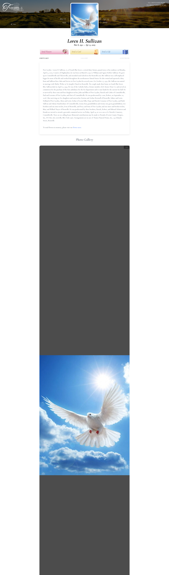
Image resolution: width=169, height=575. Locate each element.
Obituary (44, 58)
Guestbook (125, 58)
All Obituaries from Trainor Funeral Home (156, 4)
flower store (77, 127)
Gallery (84, 58)
